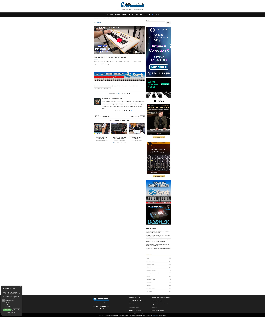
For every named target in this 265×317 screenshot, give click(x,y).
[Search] (156, 15)
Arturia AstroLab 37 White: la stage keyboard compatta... (136, 137)
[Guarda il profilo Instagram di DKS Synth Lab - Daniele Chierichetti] (119, 110)
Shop (141, 14)
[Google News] (153, 15)
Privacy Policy (155, 315)
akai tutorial (99, 17)
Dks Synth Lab (97, 22)
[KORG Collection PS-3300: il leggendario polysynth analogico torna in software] (119, 128)
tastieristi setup (98, 88)
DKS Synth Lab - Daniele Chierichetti (106, 61)
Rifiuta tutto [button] (16, 309)
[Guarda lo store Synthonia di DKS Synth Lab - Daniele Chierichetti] (129, 110)
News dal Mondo (159, 279)
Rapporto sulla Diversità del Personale (160, 304)
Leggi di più (12, 297)
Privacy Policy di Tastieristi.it (158, 310)
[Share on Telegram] (127, 93)
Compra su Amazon (159, 137)
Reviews (159, 285)
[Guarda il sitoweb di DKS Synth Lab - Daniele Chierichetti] (115, 110)
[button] (3, 300)
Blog (159, 258)
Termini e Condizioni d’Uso (134, 297)
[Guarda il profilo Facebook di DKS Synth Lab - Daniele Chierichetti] (117, 110)
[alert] (11, 301)
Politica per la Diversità (156, 300)
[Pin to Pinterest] (124, 93)
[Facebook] (146, 15)
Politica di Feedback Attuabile (135, 310)
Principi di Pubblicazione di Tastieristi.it (137, 300)
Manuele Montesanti (159, 270)
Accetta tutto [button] (7, 309)
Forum (136, 14)
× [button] (20, 286)
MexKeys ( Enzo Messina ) (159, 273)
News (111, 14)
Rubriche (124, 14)
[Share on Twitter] (122, 93)
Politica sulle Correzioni (134, 307)
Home (107, 14)
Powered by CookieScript (12, 314)
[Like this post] (119, 93)
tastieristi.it (107, 88)
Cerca (147, 20)
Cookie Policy (154, 307)
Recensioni (117, 14)
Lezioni (131, 14)
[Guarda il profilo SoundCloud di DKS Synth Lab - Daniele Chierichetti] (124, 110)
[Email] (149, 15)
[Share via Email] (129, 93)
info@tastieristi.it (139, 313)
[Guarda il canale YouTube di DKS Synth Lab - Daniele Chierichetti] (127, 110)
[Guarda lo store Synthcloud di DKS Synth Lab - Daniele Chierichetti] (131, 110)
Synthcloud (159, 291)
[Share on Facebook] (121, 93)
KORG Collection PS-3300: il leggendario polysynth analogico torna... (119, 137)
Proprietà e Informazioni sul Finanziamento (161, 297)
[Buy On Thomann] (158, 78)
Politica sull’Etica (132, 304)
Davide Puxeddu (159, 261)
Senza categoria (159, 288)
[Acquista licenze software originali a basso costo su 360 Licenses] (158, 27)
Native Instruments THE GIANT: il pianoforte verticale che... (101, 137)
